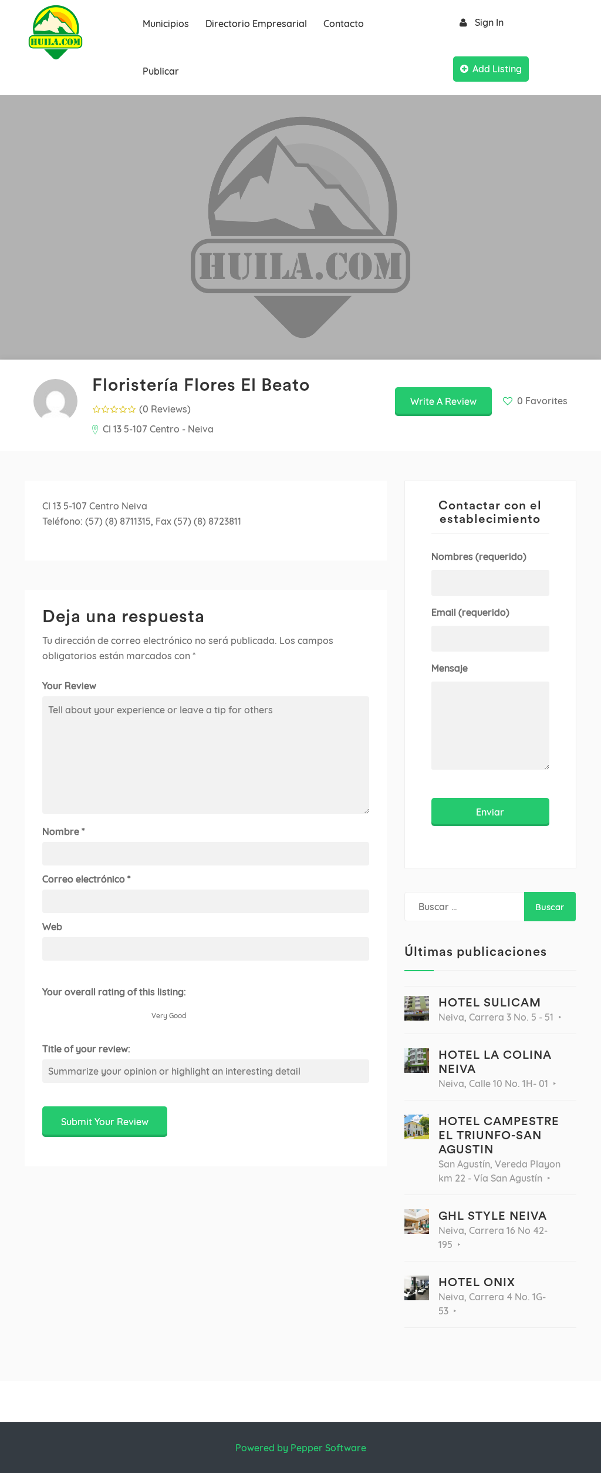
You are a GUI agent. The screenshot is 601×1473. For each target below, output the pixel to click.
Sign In (489, 22)
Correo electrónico (86, 879)
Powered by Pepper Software (300, 1448)
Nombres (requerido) (478, 556)
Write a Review (443, 401)
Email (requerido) (470, 612)
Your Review (69, 686)
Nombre (63, 831)
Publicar (161, 71)
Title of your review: (86, 1049)
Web (52, 926)
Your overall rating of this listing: (114, 992)
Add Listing (497, 69)
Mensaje (449, 668)
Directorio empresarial (256, 23)
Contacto (343, 23)
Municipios (166, 23)
